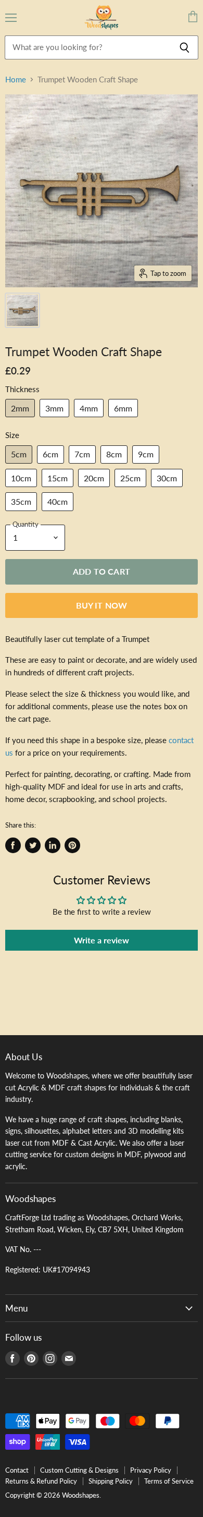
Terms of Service (169, 1481)
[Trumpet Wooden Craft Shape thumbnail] (22, 310)
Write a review (101, 940)
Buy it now (102, 605)
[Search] (184, 47)
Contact (17, 1470)
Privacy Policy (150, 1470)
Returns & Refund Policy (41, 1481)
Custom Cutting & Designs (79, 1470)
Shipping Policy (110, 1481)
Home (15, 79)
